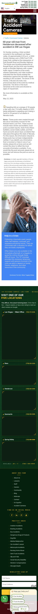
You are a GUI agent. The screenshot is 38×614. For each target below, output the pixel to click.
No (15, 314)
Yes (22, 314)
